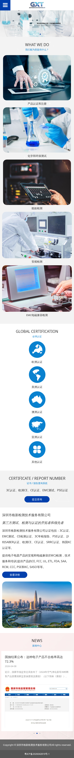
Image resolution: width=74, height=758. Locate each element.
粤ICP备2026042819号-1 (37, 753)
